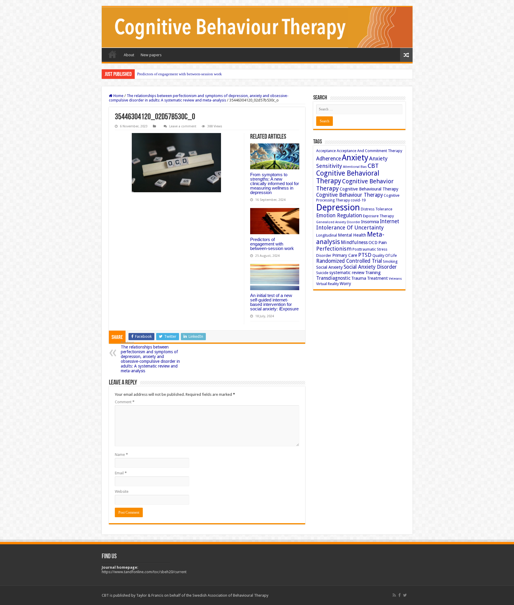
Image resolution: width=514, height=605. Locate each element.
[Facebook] (399, 595)
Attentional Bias (355, 167)
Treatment (377, 278)
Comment (124, 402)
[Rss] (394, 595)
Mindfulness (354, 242)
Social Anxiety (329, 267)
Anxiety (355, 157)
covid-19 (358, 200)
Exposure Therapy (378, 216)
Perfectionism (334, 249)
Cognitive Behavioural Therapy (369, 189)
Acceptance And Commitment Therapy (369, 150)
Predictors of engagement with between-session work (179, 74)
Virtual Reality (327, 284)
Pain (382, 242)
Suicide (322, 273)
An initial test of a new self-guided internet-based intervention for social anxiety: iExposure (274, 302)
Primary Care (344, 255)
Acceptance (326, 150)
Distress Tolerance (376, 209)
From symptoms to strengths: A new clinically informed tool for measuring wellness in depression (274, 183)
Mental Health (352, 235)
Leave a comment (182, 126)
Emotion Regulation (339, 215)
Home (112, 54)
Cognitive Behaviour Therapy (349, 195)
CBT (373, 165)
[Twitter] (405, 595)
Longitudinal (326, 235)
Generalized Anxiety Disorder (338, 222)
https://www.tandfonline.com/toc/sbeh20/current (144, 572)
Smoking (390, 261)
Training (373, 272)
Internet (389, 221)
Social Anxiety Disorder (370, 267)
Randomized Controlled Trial (349, 261)
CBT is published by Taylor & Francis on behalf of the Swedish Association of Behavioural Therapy (185, 595)
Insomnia (370, 221)
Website (121, 491)
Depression (338, 207)
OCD (373, 242)
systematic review (346, 272)
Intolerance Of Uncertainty (350, 227)
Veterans (395, 279)
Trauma (358, 278)
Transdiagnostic (333, 278)
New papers (151, 55)
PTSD (365, 255)
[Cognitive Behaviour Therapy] (257, 27)
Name (121, 454)
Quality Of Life (384, 255)
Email (121, 473)
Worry (345, 283)
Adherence (328, 159)
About (129, 55)
